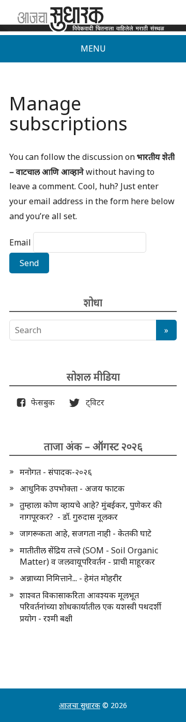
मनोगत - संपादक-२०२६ (56, 472)
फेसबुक (41, 402)
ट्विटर (92, 402)
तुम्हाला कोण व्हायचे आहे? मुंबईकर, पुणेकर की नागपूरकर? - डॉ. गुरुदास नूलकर (91, 510)
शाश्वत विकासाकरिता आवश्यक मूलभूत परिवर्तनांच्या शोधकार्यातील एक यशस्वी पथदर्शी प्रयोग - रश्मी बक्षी (90, 606)
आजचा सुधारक (79, 705)
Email (20, 242)
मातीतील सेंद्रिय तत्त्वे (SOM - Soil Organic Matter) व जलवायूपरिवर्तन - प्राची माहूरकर (89, 556)
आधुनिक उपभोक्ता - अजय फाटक (72, 488)
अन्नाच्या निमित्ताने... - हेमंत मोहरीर (71, 578)
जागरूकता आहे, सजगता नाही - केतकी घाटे (85, 533)
